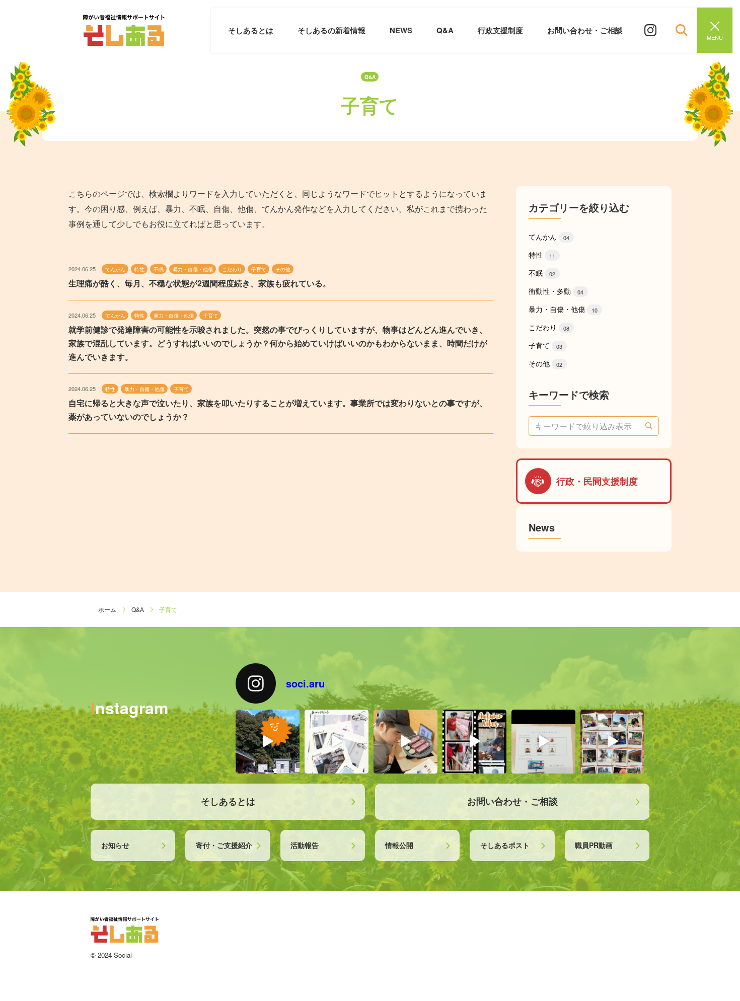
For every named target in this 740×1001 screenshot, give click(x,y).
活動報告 (304, 845)
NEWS (401, 30)
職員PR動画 (594, 845)
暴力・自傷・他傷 (563, 309)
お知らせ (115, 845)
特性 (542, 255)
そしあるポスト (505, 845)
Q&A (445, 30)
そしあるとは (250, 30)
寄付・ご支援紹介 (224, 845)
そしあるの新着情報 (331, 30)
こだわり (549, 327)
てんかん (549, 237)
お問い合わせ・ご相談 (585, 30)
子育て (545, 345)
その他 (545, 363)
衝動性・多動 (556, 291)
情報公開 (399, 845)
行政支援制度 (500, 30)
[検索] (649, 426)
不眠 (542, 273)
